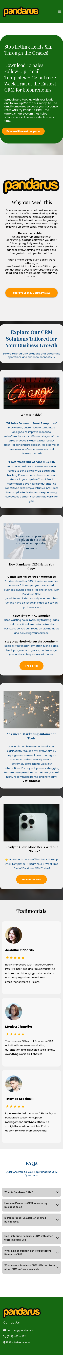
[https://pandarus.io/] (21, 11)
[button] (59, 12)
